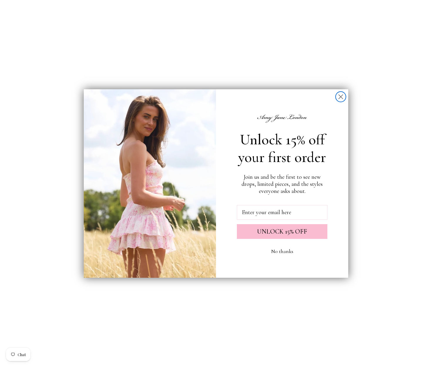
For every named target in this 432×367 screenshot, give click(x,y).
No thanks (282, 251)
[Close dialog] (341, 97)
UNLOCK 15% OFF (282, 231)
